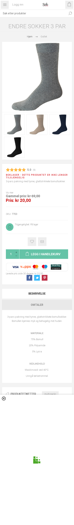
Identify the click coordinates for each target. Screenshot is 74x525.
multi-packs (50, 394)
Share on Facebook (29, 278)
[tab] (37, 293)
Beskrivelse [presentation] (37, 293)
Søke (70, 13)
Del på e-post (42, 241)
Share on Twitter (37, 278)
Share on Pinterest (44, 278)
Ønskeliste (32, 241)
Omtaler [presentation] (37, 304)
